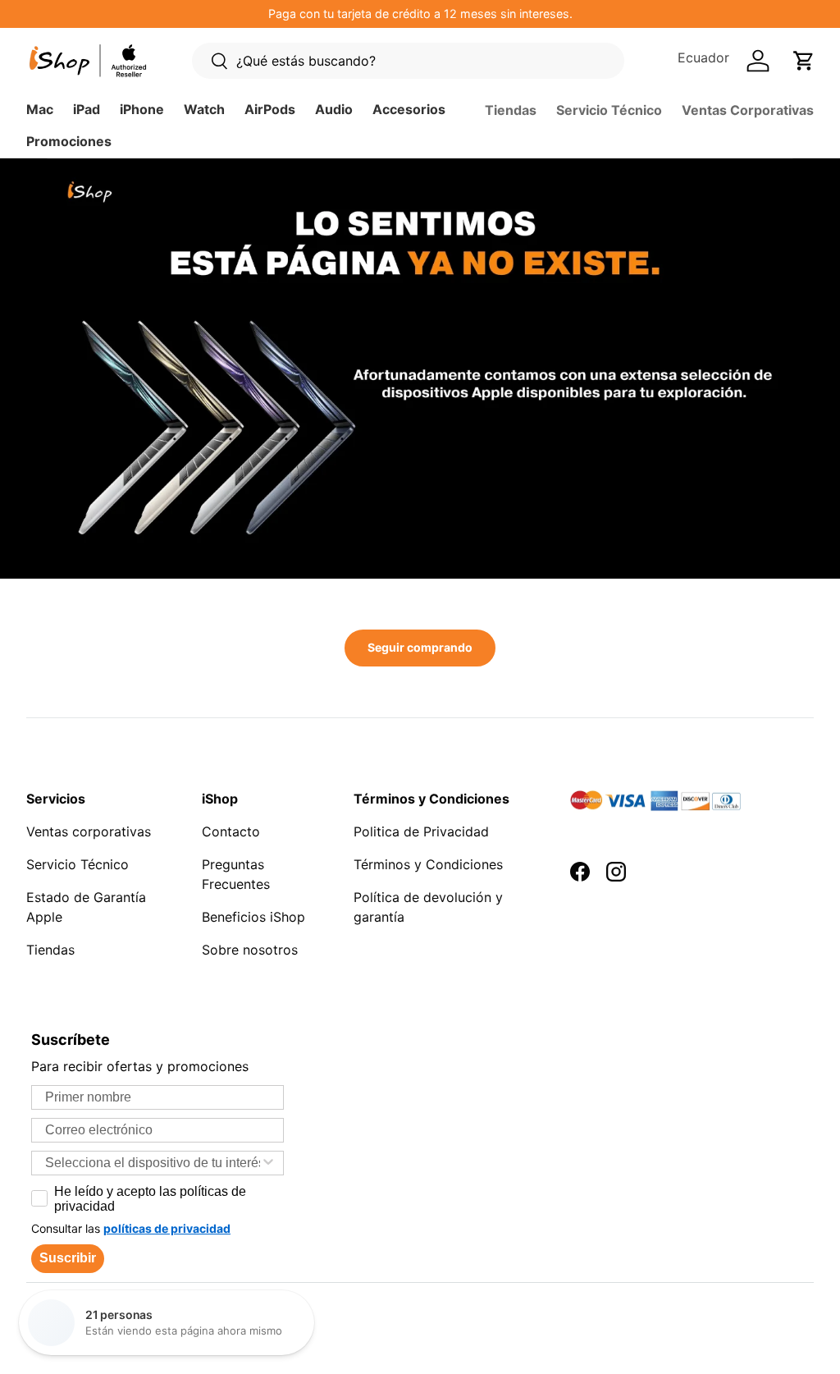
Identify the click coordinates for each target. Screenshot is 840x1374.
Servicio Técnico (609, 110)
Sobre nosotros (250, 949)
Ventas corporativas (88, 831)
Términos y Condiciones (428, 864)
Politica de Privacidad (421, 831)
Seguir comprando (420, 647)
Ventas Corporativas (748, 110)
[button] (804, 61)
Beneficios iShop (253, 917)
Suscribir (67, 1258)
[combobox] (152, 1163)
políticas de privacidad (167, 1228)
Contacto (231, 831)
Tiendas (510, 110)
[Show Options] (268, 1163)
